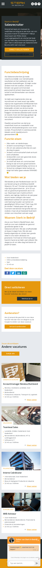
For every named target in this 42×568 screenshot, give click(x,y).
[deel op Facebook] (7, 273)
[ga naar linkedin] (32, 3)
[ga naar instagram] (35, 3)
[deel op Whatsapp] (24, 273)
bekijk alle (10, 354)
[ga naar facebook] (39, 3)
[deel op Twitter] (13, 273)
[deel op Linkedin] (18, 273)
